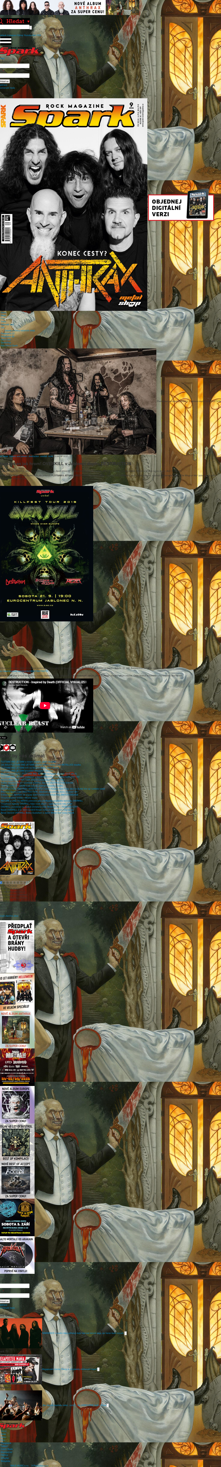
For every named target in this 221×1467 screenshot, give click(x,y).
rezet (50, 456)
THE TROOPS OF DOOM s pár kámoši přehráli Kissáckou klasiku (32, 785)
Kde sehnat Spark (9, 345)
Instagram (12, 35)
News (3, 315)
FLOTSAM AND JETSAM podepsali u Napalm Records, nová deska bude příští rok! (40, 776)
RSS (39, 35)
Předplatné (6, 1442)
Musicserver (6, 1451)
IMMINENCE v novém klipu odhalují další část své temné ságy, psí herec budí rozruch (83, 1332)
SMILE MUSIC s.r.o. (19, 1465)
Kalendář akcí (7, 324)
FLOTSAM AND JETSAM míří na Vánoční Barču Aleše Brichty (30, 767)
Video (3, 321)
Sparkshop (6, 342)
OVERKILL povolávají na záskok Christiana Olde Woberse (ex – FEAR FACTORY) (39, 806)
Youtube (28, 35)
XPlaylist (5, 1457)
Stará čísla (6, 339)
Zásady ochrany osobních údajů (20, 330)
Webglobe (5, 1460)
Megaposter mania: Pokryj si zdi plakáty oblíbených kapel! (69, 1368)
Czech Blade (7, 1448)
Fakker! (4, 1445)
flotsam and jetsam (18, 456)
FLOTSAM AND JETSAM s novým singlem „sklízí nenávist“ (28, 761)
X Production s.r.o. (40, 1465)
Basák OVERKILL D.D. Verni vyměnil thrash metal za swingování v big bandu (37, 809)
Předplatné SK (7, 336)
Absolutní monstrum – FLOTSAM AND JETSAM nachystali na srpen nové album (39, 773)
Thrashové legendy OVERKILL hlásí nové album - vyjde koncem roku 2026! (36, 803)
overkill (43, 456)
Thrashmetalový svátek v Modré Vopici (19, 797)
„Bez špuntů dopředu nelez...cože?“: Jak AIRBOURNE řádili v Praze (74, 1404)
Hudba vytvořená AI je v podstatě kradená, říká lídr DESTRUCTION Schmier (37, 782)
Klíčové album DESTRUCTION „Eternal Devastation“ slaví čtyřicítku (33, 779)
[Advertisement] (109, 642)
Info (2, 327)
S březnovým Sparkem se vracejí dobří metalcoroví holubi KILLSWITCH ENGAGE (39, 794)
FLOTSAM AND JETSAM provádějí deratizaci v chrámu (27, 770)
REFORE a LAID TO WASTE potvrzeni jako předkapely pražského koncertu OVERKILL (42, 800)
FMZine (4, 1454)
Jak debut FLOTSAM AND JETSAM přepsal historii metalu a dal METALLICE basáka (41, 764)
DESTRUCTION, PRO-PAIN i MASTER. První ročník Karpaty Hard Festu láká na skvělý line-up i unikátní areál (53, 788)
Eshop (20, 35)
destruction (34, 456)
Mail (34, 35)
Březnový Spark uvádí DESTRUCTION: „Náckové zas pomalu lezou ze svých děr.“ (40, 791)
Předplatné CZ (8, 333)
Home (3, 312)
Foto (3, 318)
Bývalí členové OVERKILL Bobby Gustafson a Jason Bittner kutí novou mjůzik (37, 812)
